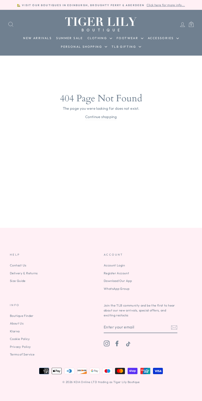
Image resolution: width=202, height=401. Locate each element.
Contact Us (18, 265)
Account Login (114, 265)
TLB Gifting (124, 46)
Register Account (116, 273)
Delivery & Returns (24, 273)
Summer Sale (69, 38)
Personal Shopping (82, 46)
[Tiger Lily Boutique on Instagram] (107, 343)
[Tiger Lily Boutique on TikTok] (128, 343)
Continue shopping (101, 116)
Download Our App (118, 281)
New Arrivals (37, 38)
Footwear (128, 38)
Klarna (14, 331)
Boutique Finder (22, 316)
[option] (101, 4)
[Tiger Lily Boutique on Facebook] (117, 343)
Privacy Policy (20, 347)
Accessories (161, 38)
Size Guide (18, 281)
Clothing (97, 38)
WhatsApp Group (116, 289)
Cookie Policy (20, 339)
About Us (16, 323)
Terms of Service (22, 354)
